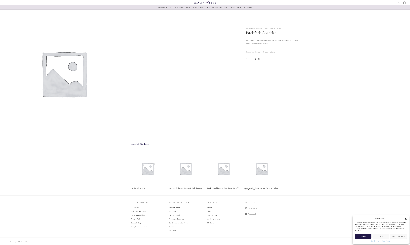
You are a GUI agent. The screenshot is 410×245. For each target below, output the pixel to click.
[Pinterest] (258, 59)
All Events (172, 231)
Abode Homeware (214, 7)
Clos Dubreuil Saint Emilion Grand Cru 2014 (223, 188)
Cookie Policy (375, 241)
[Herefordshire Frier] (148, 168)
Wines (209, 211)
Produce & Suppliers (176, 219)
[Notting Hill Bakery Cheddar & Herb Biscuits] (186, 168)
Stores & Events (244, 7)
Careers (171, 227)
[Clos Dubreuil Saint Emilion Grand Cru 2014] (224, 168)
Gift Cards (230, 7)
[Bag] (404, 2)
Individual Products (256, 28)
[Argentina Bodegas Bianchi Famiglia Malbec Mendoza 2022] (262, 168)
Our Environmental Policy (178, 223)
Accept (363, 236)
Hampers (210, 207)
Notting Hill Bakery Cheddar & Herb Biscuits (185, 188)
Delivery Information (138, 211)
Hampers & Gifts (182, 7)
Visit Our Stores (175, 207)
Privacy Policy (385, 241)
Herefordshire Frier (138, 188)
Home (248, 28)
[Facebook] (252, 59)
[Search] (399, 2)
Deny (381, 236)
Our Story (172, 211)
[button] (406, 218)
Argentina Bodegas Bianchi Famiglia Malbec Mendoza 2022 (261, 189)
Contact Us (135, 207)
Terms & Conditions (138, 215)
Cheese (266, 28)
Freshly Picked (165, 7)
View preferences (398, 236)
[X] (255, 59)
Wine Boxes (197, 7)
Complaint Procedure (139, 227)
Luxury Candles (212, 215)
